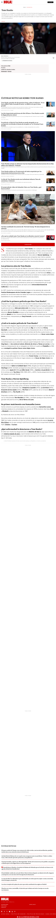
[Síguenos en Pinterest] (15, 911)
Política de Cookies (18, 914)
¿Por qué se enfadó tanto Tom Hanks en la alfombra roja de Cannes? (23, 236)
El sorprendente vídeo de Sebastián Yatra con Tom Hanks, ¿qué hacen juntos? (21, 188)
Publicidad (4, 905)
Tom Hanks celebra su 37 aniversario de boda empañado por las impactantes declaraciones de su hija (21, 172)
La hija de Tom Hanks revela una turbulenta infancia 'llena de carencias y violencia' (20, 180)
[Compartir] (53, 58)
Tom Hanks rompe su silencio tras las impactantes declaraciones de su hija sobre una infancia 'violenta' (27, 164)
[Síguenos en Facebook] (4, 911)
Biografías (29, 7)
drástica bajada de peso (12, 434)
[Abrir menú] (2, 2)
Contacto (3, 907)
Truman (14, 424)
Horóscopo (4, 71)
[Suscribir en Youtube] (12, 911)
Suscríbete (50, 2)
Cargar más (28, 244)
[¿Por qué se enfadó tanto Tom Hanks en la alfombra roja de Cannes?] (50, 237)
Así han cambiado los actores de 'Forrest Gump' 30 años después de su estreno (25, 227)
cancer (9, 71)
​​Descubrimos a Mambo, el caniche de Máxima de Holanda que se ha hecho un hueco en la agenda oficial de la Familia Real (27, 868)
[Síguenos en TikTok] (9, 911)
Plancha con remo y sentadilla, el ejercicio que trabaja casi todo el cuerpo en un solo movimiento (25, 889)
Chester (7, 424)
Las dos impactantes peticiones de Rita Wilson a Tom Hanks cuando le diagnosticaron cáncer (22, 114)
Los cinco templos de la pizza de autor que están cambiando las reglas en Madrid (23, 884)
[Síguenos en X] (7, 911)
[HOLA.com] (28, 899)
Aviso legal (5, 914)
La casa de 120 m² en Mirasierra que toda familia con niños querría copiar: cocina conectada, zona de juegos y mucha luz (27, 879)
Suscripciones (4, 904)
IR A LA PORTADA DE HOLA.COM (29, 917)
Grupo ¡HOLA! (32, 904)
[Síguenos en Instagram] (2, 911)
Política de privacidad (35, 914)
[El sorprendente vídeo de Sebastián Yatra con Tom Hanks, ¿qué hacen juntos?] (50, 188)
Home (24, 7)
